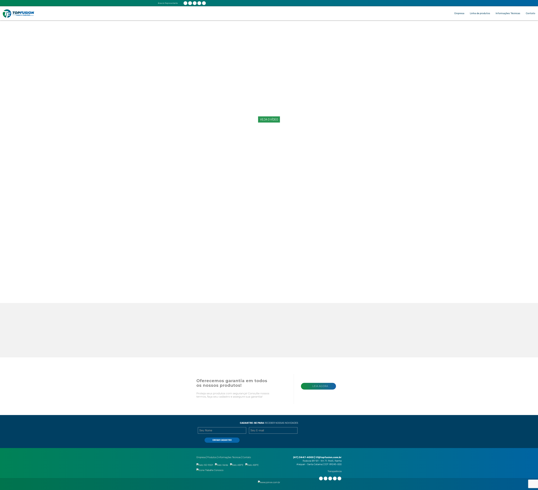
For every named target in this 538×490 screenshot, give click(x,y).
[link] (208, 173)
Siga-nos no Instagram (279, 345)
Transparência (335, 471)
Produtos (212, 457)
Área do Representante (167, 3)
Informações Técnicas (229, 457)
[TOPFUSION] (18, 13)
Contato (246, 457)
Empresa (201, 457)
